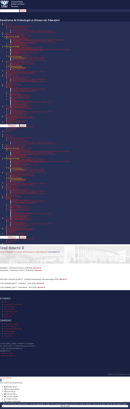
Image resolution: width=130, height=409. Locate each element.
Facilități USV (9, 333)
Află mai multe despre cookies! (117, 404)
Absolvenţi (8, 316)
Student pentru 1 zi (11, 326)
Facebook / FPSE (7, 353)
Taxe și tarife (9, 309)
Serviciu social (9, 307)
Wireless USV (9, 314)
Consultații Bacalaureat (13, 329)
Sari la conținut (6, 378)
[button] (1, 380)
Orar (6, 302)
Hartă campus (9, 331)
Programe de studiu (11, 324)
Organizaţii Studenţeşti (13, 304)
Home (2, 252)
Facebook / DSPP (7, 356)
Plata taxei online (10, 311)
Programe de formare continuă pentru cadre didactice (26, 252)
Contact (5, 340)
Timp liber (8, 336)
